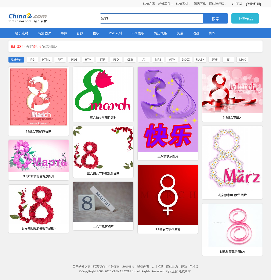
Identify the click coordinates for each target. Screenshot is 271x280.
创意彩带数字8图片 (232, 251)
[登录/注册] (253, 4)
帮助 (184, 267)
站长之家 (149, 3)
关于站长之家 (81, 267)
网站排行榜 (216, 3)
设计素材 (17, 46)
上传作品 (245, 18)
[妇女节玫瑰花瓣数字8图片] (38, 204)
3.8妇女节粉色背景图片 (38, 176)
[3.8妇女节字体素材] (168, 195)
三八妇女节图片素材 (103, 117)
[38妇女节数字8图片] (38, 97)
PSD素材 (115, 33)
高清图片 (44, 33)
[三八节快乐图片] (168, 109)
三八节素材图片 (103, 226)
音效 (80, 33)
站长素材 (182, 3)
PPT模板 (137, 33)
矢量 (180, 33)
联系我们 (99, 267)
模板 (96, 33)
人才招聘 (157, 267)
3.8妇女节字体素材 (167, 229)
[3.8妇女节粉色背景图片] (38, 156)
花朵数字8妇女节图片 (232, 195)
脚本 (212, 33)
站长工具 (164, 3)
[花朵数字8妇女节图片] (232, 158)
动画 (196, 33)
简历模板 (160, 33)
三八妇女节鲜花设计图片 (103, 173)
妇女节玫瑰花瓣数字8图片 (39, 228)
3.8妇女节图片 (232, 117)
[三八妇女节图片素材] (103, 90)
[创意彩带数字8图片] (232, 225)
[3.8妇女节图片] (232, 90)
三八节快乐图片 (168, 156)
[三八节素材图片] (103, 202)
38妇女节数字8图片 (39, 131)
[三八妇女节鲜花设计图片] (103, 147)
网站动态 (172, 267)
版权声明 (143, 267)
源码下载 (200, 3)
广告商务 (114, 267)
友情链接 (128, 267)
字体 (64, 33)
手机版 (193, 267)
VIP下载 (237, 4)
